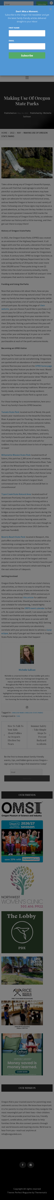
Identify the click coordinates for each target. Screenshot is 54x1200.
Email (11, 40)
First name (14, 27)
